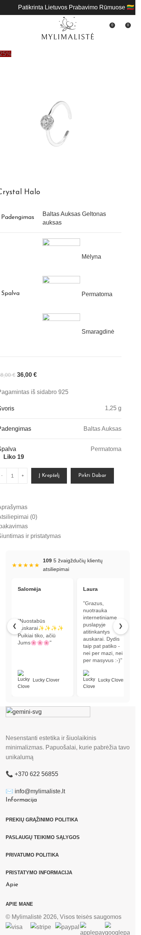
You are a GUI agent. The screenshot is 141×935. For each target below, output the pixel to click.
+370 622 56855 (36, 774)
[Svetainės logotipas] (67, 27)
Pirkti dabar (92, 475)
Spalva (10, 294)
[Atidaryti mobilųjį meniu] (8, 28)
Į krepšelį (49, 475)
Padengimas (17, 217)
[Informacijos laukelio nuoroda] (76, 7)
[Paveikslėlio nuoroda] (48, 719)
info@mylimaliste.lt (40, 791)
